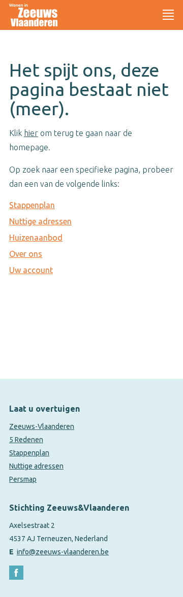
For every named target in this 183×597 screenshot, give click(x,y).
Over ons (25, 253)
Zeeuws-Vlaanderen (41, 426)
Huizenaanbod (36, 237)
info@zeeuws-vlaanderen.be (63, 552)
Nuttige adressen (40, 221)
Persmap (23, 479)
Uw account (31, 270)
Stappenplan (32, 205)
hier (31, 133)
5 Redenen (26, 440)
